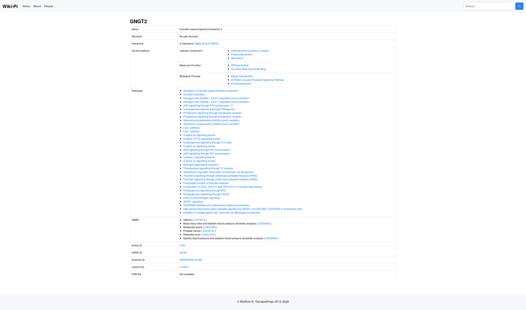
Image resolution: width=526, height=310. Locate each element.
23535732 (208, 230)
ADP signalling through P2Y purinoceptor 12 (208, 105)
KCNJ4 (206, 43)
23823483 (210, 227)
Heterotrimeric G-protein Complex (250, 50)
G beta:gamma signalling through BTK (204, 190)
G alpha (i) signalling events (199, 157)
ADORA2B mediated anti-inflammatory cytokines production (216, 205)
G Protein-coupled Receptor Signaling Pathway (257, 79)
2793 (182, 245)
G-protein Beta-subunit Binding (248, 69)
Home (26, 6)
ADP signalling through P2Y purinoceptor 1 (207, 149)
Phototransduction (241, 83)
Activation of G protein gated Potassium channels (210, 90)
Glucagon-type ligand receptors (200, 164)
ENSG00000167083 (191, 259)
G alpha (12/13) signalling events (201, 138)
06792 (183, 252)
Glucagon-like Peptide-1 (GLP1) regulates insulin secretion (216, 98)
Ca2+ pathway (191, 127)
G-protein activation (194, 94)
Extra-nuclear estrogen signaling (201, 197)
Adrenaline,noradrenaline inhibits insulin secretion (211, 120)
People (48, 6)
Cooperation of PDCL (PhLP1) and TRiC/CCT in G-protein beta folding (222, 186)
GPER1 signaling (193, 201)
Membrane (237, 58)
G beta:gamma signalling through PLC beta (207, 142)
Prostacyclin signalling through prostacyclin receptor (212, 112)
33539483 (264, 223)
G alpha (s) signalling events (199, 146)
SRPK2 (214, 43)
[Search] (519, 6)
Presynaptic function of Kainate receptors (206, 183)
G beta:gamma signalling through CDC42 (206, 194)
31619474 (199, 219)
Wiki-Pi (10, 6)
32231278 (208, 234)
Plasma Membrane (241, 54)
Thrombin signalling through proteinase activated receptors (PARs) (220, 175)
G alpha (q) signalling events (199, 135)
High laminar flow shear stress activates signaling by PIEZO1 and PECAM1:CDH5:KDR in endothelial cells (242, 208)
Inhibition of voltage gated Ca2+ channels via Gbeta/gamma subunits (221, 212)
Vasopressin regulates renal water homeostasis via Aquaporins (218, 172)
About (37, 6)
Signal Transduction (242, 76)
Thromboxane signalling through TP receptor (208, 168)
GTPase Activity (239, 65)
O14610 (184, 267)
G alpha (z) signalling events (199, 160)
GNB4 (198, 43)
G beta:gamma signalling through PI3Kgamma (209, 109)
